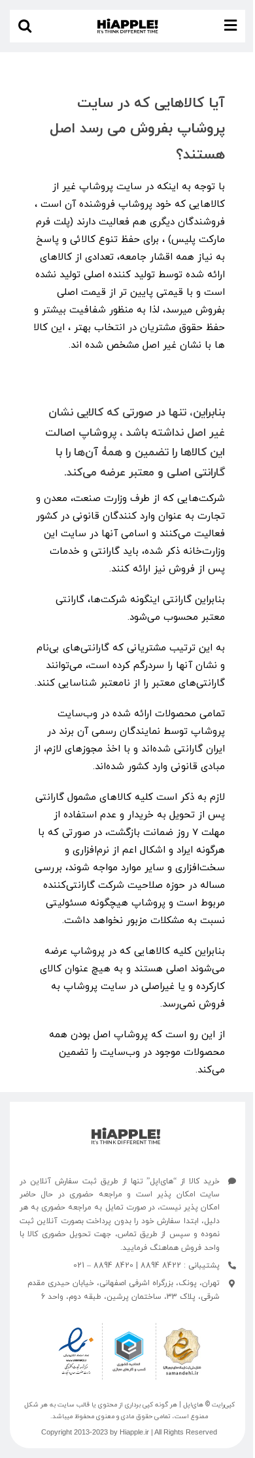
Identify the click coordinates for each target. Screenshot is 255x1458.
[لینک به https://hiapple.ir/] (126, 1136)
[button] (24, 26)
